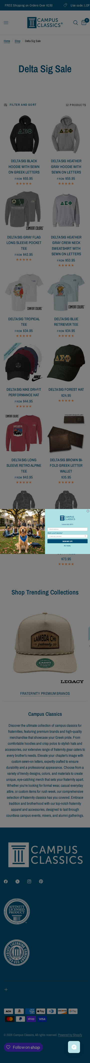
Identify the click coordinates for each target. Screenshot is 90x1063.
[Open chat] (74, 1047)
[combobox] (67, 536)
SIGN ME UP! (67, 541)
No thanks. (67, 545)
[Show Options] (85, 536)
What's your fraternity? (55, 533)
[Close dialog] (88, 511)
